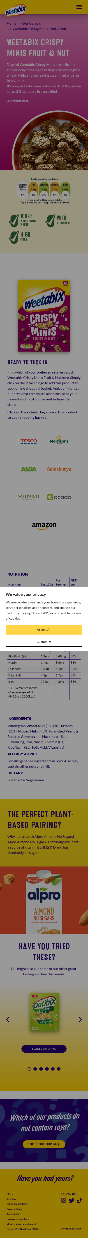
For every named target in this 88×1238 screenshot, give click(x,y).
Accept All (44, 629)
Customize (44, 642)
